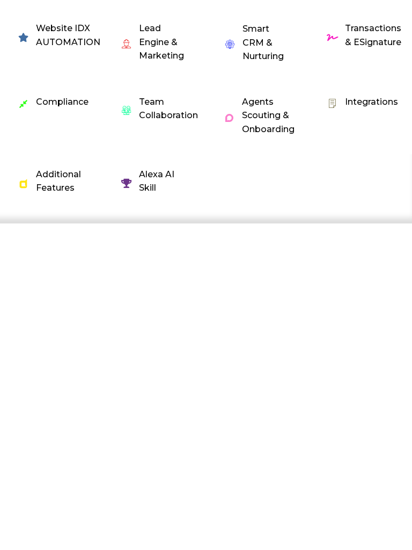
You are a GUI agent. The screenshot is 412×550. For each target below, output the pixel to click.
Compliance (62, 102)
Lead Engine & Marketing (161, 42)
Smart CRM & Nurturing (263, 42)
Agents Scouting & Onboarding (268, 115)
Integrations (371, 102)
